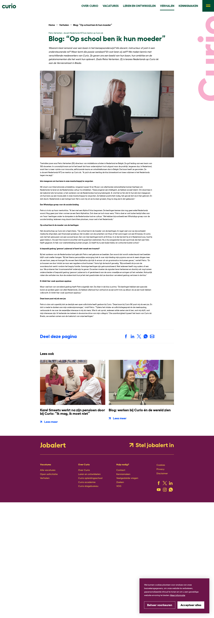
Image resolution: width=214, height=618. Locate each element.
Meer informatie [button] (177, 595)
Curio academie (85, 479)
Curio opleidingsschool (87, 475)
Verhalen (43, 475)
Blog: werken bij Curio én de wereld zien (140, 409)
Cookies (159, 464)
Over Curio (82, 469)
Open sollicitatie (47, 472)
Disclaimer (161, 471)
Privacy (159, 468)
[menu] (208, 6)
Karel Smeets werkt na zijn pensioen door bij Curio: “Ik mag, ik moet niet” (72, 411)
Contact (119, 469)
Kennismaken (121, 472)
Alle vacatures (46, 469)
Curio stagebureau (86, 482)
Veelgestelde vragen (125, 475)
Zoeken (119, 479)
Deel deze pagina (58, 335)
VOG (118, 482)
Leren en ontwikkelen (87, 472)
